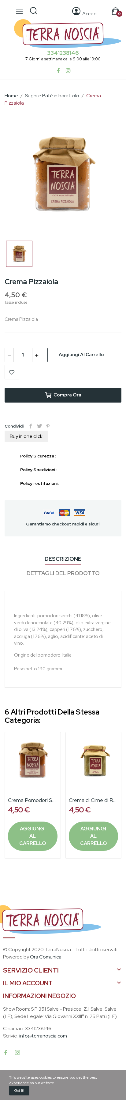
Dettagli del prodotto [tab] (63, 573)
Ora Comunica (45, 957)
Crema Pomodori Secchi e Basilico (32, 800)
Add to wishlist (12, 372)
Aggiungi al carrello (81, 355)
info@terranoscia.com (43, 1036)
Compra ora (67, 395)
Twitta (39, 426)
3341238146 (63, 52)
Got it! (19, 1090)
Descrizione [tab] (63, 558)
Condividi (31, 426)
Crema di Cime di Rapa (93, 800)
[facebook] (6, 1053)
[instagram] (17, 1053)
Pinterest (48, 426)
